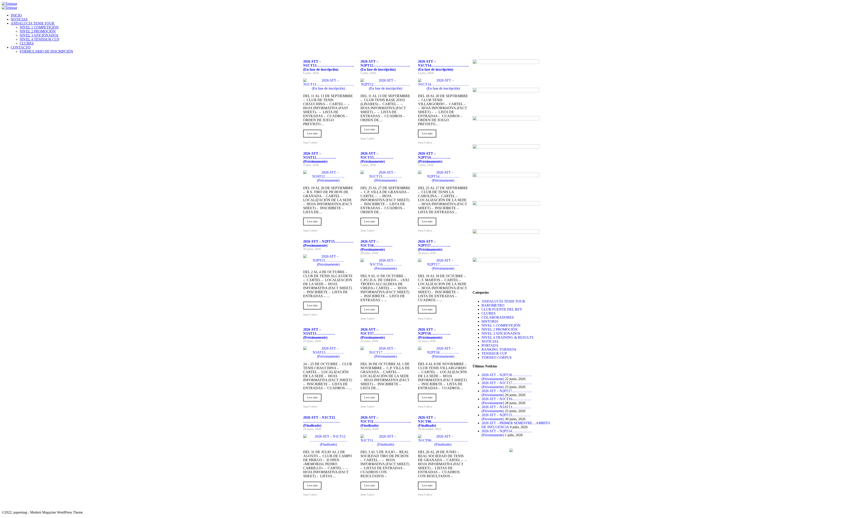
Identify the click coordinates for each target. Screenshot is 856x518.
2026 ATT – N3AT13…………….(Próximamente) (319, 333)
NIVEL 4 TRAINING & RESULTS (507, 337)
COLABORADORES (498, 317)
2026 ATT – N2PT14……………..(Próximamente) (434, 157)
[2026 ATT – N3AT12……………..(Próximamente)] (328, 180)
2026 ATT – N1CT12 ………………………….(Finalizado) (321, 421)
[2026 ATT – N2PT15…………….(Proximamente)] (328, 264)
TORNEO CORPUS (497, 357)
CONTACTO (21, 47)
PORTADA (490, 345)
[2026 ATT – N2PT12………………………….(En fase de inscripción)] (385, 88)
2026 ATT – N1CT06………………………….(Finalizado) (443, 421)
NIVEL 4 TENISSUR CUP (39, 39)
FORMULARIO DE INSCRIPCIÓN (46, 51)
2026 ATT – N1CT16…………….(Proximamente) (376, 245)
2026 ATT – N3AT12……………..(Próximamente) (319, 157)
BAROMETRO (493, 305)
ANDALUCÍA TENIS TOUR (32, 23)
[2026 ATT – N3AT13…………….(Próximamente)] (328, 356)
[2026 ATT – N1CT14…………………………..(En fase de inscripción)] (443, 88)
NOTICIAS (19, 19)
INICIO (16, 15)
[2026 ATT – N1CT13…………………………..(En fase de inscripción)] (328, 88)
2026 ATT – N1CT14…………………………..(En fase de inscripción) (443, 65)
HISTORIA (490, 321)
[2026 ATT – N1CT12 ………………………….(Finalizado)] (328, 444)
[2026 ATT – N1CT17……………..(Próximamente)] (385, 356)
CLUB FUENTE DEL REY (502, 309)
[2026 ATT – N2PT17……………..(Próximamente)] (443, 268)
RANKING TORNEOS (499, 349)
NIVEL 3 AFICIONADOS (39, 35)
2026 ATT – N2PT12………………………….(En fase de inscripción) (385, 65)
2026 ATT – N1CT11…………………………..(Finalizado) (385, 421)
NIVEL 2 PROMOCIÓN (38, 31)
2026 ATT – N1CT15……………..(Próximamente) (376, 157)
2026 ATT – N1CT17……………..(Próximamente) (376, 333)
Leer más (312, 133)
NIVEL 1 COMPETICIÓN (39, 27)
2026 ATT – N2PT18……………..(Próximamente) (434, 333)
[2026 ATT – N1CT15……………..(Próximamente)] (385, 180)
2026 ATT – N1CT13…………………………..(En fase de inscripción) (328, 65)
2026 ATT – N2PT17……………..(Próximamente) (434, 245)
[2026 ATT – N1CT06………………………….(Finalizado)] (443, 444)
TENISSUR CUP (494, 353)
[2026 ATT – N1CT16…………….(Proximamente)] (385, 268)
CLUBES (27, 43)
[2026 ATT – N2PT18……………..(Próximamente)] (443, 356)
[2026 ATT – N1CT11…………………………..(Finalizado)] (385, 444)
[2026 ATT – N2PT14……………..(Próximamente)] (443, 180)
